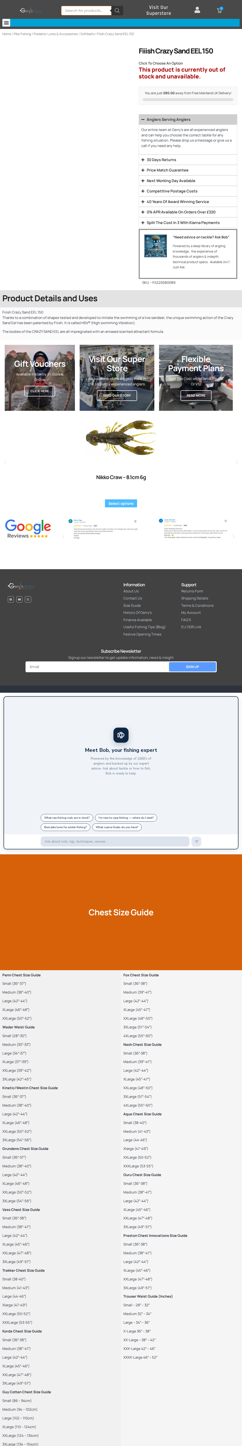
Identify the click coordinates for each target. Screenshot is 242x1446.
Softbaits (87, 34)
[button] (6, 23)
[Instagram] (28, 599)
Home (6, 34)
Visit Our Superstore (158, 10)
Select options (121, 503)
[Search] (117, 10)
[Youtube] (19, 599)
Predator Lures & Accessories (56, 34)
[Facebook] (11, 599)
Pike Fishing (22, 34)
